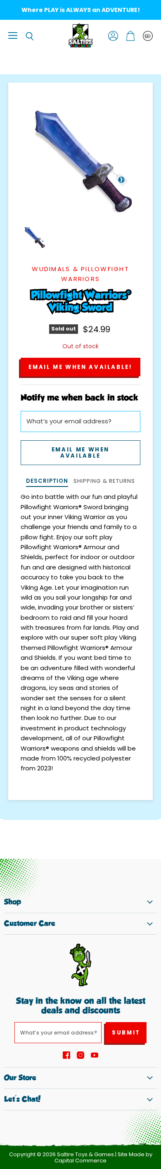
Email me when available (80, 453)
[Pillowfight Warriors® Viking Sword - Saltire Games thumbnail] (34, 237)
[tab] (47, 482)
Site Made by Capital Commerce (103, 1157)
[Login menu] (148, 36)
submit (126, 1033)
